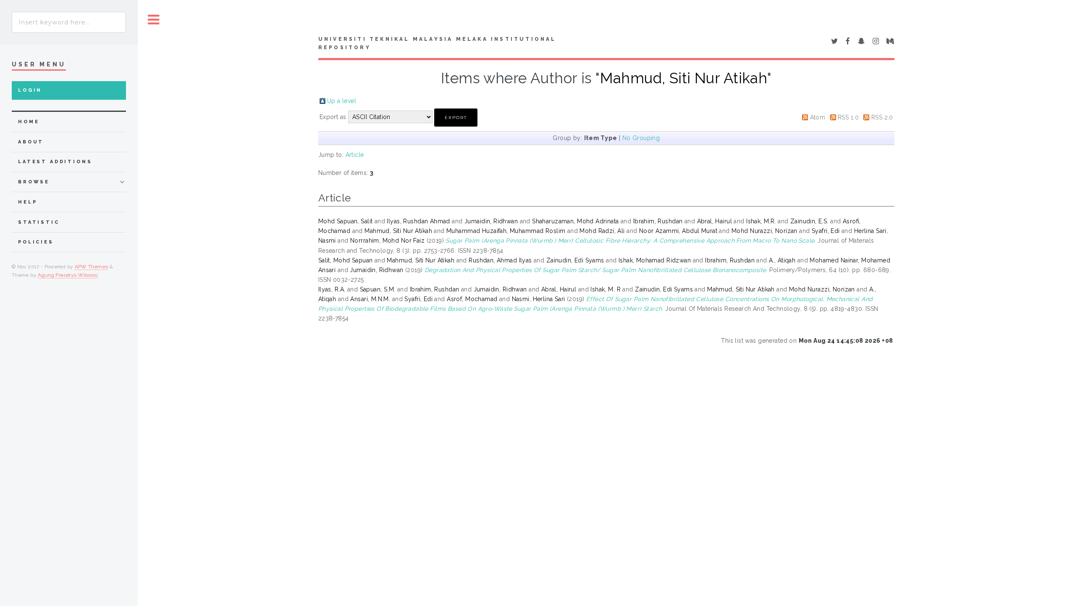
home (28, 121)
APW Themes (91, 267)
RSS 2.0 (882, 117)
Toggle (154, 20)
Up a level (341, 101)
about (31, 142)
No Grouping (641, 138)
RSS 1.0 (848, 117)
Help (27, 202)
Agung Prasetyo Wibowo (68, 275)
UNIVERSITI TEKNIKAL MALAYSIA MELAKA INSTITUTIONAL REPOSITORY (437, 43)
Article (355, 154)
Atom (818, 117)
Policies (36, 242)
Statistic (39, 222)
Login (30, 90)
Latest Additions (55, 161)
